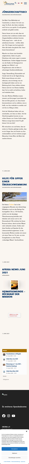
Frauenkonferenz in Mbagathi (13, 354)
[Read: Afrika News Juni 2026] (4, 359)
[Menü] (24, 3)
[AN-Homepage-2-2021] (14, 284)
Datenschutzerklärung (15, 461)
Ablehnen (14, 453)
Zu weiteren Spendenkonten (14, 406)
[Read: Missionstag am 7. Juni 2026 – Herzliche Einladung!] (4, 364)
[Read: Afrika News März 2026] (4, 371)
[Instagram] (8, 416)
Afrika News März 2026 (12, 371)
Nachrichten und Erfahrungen (11, 14)
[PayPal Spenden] (14, 398)
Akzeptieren (14, 449)
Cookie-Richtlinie (7, 461)
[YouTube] (13, 416)
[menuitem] (14, 3)
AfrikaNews (5, 275)
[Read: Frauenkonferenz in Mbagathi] (4, 354)
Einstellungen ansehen (14, 457)
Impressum (23, 461)
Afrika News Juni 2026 (12, 359)
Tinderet (11, 204)
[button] (26, 431)
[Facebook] (3, 416)
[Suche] (14, 3)
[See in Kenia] (14, 196)
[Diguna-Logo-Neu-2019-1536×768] (12, 3)
